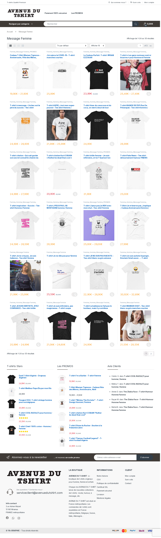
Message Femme (22, 52)
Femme (12, 52)
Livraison (100, 494)
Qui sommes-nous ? (118, 2)
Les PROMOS (77, 13)
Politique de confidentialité (107, 483)
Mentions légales (104, 498)
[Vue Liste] (18, 45)
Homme (56, 52)
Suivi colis (136, 2)
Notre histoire (102, 476)
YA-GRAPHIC (14, 530)
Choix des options (38, 94)
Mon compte (149, 2)
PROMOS (33, 52)
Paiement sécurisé (104, 491)
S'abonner (144, 457)
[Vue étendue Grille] (15, 45)
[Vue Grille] (10, 45)
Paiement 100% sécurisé (56, 13)
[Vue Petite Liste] (23, 45)
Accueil (10, 32)
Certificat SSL (102, 487)
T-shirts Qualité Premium (16, 2)
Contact (128, 483)
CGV (99, 479)
